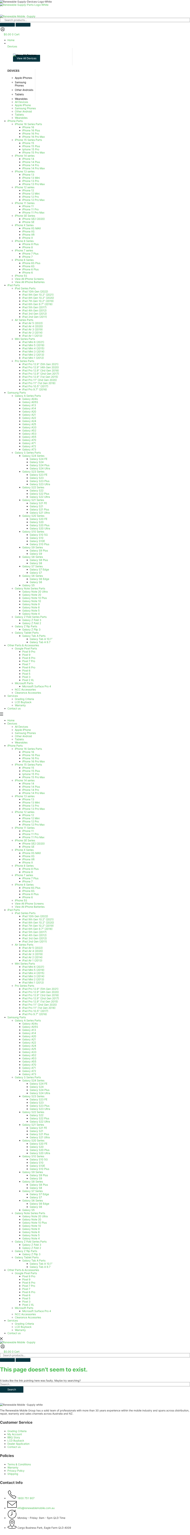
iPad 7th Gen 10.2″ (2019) (38, 925)
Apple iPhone (23, 729)
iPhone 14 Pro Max (33, 793)
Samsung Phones (25, 733)
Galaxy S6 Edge (39, 1203)
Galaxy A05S (30, 1026)
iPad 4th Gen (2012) (34, 935)
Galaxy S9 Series (32, 1172)
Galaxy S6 (36, 1206)
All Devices (21, 726)
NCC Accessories (25, 1314)
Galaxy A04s (30, 1023)
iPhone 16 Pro (30, 758)
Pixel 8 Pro (28, 1282)
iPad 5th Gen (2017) (34, 932)
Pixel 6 (26, 1295)
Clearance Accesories (28, 1317)
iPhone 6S (28, 890)
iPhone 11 (28, 830)
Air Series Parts (24, 944)
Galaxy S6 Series (32, 1200)
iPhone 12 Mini (31, 818)
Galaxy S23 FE (38, 1099)
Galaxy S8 (36, 1187)
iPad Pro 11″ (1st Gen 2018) (38, 1007)
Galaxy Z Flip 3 (31, 1254)
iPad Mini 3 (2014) (33, 976)
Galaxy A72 (29, 1071)
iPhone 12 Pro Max (33, 824)
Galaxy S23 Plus (39, 1105)
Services (12, 1320)
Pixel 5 (26, 1298)
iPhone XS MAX (31, 853)
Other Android (23, 736)
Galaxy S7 (36, 1197)
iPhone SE (28, 846)
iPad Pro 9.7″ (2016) (34, 1014)
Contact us (14, 1333)
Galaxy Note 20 (31, 1219)
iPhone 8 (27, 872)
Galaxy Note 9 (31, 1228)
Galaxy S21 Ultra (40, 1137)
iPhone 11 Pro (30, 834)
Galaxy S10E (37, 1165)
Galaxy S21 (36, 1131)
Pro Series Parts (24, 985)
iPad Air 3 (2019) (32, 954)
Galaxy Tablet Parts (27, 1257)
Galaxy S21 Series (33, 1124)
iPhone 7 (27, 881)
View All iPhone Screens (29, 903)
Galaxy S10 (36, 1162)
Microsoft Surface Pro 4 (36, 1311)
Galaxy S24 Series (33, 1080)
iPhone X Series (24, 849)
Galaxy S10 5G (39, 1159)
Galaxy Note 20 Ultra (35, 1216)
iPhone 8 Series (24, 865)
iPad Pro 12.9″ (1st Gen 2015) (40, 1001)
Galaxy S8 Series (32, 1181)
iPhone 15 (28, 767)
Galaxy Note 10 (31, 1225)
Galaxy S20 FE (38, 1143)
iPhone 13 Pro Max (33, 808)
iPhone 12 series (24, 811)
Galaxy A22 (29, 1042)
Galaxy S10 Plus (39, 1168)
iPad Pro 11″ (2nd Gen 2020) (39, 1004)
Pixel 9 (26, 1279)
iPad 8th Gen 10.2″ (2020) (38, 922)
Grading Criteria (24, 1323)
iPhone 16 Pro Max (33, 761)
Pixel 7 (26, 1288)
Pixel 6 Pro (28, 1292)
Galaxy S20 (37, 1146)
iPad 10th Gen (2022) (35, 916)
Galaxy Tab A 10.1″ (41, 1263)
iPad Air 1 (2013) (32, 960)
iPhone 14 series (25, 780)
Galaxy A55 (29, 1061)
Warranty (20, 1330)
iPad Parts (13, 909)
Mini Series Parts (25, 963)
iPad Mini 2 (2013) (33, 979)
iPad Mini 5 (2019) (33, 969)
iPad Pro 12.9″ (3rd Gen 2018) (40, 995)
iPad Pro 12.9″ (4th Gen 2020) (40, 992)
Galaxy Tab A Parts (33, 1260)
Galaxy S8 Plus (39, 1184)
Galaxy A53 (29, 1058)
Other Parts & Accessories (23, 1270)
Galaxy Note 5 (31, 1235)
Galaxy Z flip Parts (26, 1251)
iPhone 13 (28, 799)
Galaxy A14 (29, 1033)
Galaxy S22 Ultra (40, 1121)
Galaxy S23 (37, 1102)
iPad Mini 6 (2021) (33, 966)
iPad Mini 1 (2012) (33, 982)
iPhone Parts (15, 745)
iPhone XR (28, 859)
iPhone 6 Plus (30, 894)
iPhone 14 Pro (30, 789)
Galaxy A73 (29, 1074)
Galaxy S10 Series (33, 1156)
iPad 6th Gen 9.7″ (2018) (37, 928)
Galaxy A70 (29, 1064)
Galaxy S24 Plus (39, 1089)
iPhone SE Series (25, 840)
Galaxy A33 (29, 1052)
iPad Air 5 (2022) (32, 947)
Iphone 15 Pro (30, 774)
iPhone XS (28, 856)
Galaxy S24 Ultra (40, 1093)
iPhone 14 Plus (31, 786)
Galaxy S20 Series (33, 1140)
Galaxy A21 (29, 1039)
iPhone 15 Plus (31, 770)
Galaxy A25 (29, 1048)
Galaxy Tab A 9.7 (40, 1266)
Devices (12, 723)
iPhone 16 (28, 751)
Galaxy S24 (37, 1086)
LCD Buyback (23, 1326)
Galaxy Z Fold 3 (31, 1244)
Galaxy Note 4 (31, 1238)
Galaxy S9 (36, 1178)
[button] (98, 45)
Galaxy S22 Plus (39, 1118)
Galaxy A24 (29, 1045)
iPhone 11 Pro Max (33, 837)
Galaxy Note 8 (31, 1232)
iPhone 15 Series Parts (28, 764)
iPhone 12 (28, 815)
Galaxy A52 (29, 1055)
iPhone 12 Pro (30, 821)
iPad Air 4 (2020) (32, 950)
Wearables (21, 742)
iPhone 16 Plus (31, 755)
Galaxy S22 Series (33, 1112)
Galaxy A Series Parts (28, 1020)
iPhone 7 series (24, 875)
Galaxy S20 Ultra (40, 1153)
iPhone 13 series (25, 796)
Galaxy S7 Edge (39, 1194)
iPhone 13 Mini (31, 802)
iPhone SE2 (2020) (33, 843)
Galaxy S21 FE (38, 1127)
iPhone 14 (28, 783)
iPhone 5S (21, 900)
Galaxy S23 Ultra (40, 1108)
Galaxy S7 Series (32, 1191)
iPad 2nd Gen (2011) (34, 941)
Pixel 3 (26, 1301)
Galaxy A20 (29, 1036)
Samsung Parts (16, 1017)
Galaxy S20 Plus (39, 1149)
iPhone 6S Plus (31, 887)
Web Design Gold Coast (106, 1533)
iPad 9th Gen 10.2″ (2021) (38, 919)
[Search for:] (95, 1384)
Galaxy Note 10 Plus (34, 1222)
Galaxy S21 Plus (39, 1134)
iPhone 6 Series (24, 884)
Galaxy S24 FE (38, 1083)
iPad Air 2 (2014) (32, 957)
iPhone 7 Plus (30, 878)
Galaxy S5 (28, 1209)
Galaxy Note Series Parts (30, 1213)
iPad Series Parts (25, 913)
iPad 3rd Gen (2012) (34, 938)
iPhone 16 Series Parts (28, 748)
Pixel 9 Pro (28, 1276)
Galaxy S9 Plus (39, 1175)
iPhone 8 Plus (30, 868)
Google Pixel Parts (26, 1273)
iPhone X (27, 862)
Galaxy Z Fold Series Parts (31, 1241)
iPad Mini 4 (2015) (33, 973)
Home (10, 720)
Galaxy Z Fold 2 (31, 1247)
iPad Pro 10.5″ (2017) (35, 1010)
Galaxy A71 (29, 1067)
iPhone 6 (27, 897)
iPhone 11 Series (25, 827)
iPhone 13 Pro (30, 805)
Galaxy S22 (36, 1115)
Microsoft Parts (24, 1307)
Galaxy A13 (29, 1029)
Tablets (19, 739)
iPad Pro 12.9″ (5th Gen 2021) (40, 988)
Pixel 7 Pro (28, 1285)
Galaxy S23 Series (33, 1096)
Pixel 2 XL (28, 1304)
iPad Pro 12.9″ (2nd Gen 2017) (40, 998)
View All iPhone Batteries (30, 906)
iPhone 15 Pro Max (33, 777)
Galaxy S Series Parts (28, 1077)
